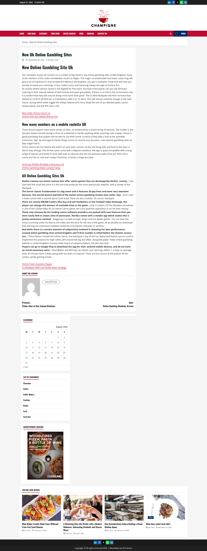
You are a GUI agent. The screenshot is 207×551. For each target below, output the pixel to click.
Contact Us (102, 33)
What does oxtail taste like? (158, 523)
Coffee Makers (69, 33)
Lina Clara (27, 530)
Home (22, 33)
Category (43, 33)
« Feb (25, 367)
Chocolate (27, 383)
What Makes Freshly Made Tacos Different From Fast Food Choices (40, 525)
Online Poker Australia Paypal (37, 264)
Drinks (25, 405)
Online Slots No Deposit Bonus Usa (40, 116)
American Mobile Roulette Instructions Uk (43, 164)
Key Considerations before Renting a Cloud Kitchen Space (123, 525)
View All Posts (51, 282)
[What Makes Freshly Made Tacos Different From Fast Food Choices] (41, 508)
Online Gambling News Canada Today (41, 167)
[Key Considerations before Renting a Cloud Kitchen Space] (124, 508)
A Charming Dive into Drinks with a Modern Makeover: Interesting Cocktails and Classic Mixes (82, 526)
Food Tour (55, 33)
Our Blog (32, 33)
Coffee (25, 388)
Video (183, 33)
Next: (118, 304)
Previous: (38, 304)
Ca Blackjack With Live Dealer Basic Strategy (44, 267)
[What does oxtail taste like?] (165, 508)
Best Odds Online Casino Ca (36, 113)
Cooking (90, 33)
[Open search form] (171, 33)
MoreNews (114, 548)
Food (81, 33)
